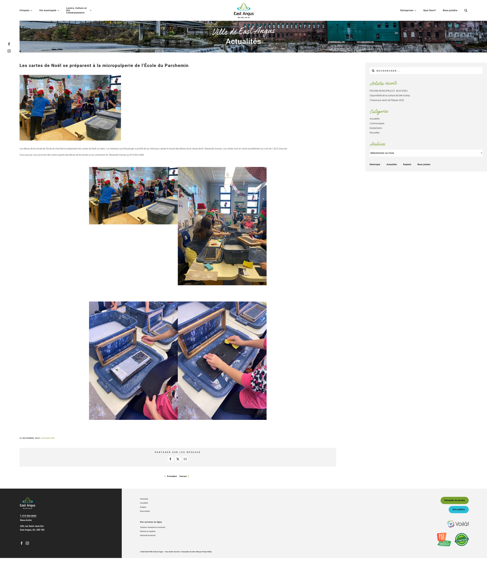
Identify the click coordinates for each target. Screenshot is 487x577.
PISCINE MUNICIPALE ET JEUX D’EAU (389, 90)
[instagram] (9, 51)
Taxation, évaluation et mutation (152, 527)
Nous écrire (26, 520)
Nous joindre (424, 164)
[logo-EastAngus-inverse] (27, 498)
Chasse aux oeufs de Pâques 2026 (387, 100)
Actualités (48, 438)
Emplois (407, 164)
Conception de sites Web (190, 552)
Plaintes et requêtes (147, 531)
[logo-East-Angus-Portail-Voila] (458, 521)
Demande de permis (147, 535)
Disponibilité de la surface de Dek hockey (390, 95)
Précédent (172, 476)
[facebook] (9, 44)
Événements (376, 128)
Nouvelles (374, 132)
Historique (375, 164)
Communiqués (377, 123)
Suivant (183, 476)
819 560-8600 (29, 515)
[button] (462, 10)
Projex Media (207, 552)
